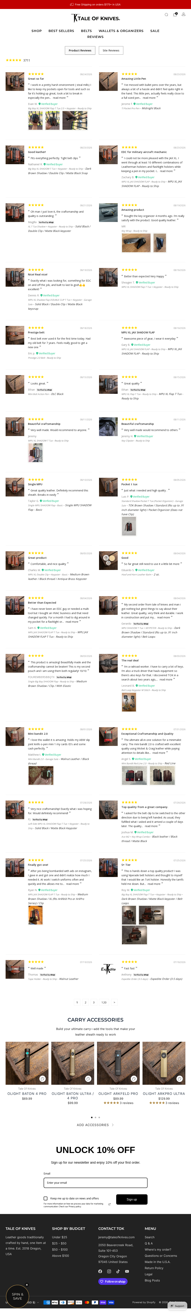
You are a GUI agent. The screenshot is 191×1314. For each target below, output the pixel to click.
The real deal (130, 660)
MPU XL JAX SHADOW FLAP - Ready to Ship (143, 181)
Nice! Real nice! (37, 274)
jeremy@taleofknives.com (116, 1237)
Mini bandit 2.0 (38, 733)
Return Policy (154, 1268)
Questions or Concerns (161, 1256)
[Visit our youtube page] (127, 1271)
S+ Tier (126, 865)
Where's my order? (158, 1249)
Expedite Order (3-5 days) (134, 979)
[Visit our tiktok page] (118, 1271)
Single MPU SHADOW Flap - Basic (45, 505)
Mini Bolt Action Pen (38, 394)
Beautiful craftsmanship (44, 424)
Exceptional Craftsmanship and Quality (147, 733)
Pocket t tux (129, 484)
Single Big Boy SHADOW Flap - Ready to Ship (51, 681)
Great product (37, 557)
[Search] (166, 14)
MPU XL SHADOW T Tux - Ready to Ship (48, 440)
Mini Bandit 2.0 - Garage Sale (43, 759)
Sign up (132, 1199)
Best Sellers (61, 31)
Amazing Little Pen (133, 78)
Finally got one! (38, 865)
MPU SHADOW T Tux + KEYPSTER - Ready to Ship (146, 628)
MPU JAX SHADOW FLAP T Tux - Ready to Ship (51, 632)
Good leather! (37, 152)
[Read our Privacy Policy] (109, 1204)
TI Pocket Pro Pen (130, 108)
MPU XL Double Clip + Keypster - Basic (48, 574)
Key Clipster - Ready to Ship (135, 440)
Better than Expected (42, 602)
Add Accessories (93, 1125)
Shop (37, 31)
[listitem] (95, 4)
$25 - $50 (59, 1243)
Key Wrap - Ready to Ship (134, 230)
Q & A (149, 1243)
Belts (86, 31)
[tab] (92, 1117)
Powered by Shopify (143, 1302)
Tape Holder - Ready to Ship (42, 979)
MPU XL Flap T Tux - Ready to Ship (138, 394)
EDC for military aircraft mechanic (144, 152)
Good (124, 557)
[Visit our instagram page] (109, 1271)
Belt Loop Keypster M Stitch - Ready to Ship (143, 690)
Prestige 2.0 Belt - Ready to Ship (44, 357)
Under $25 (59, 1237)
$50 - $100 (60, 1249)
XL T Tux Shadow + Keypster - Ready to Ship (50, 226)
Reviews (95, 37)
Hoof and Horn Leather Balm (136, 574)
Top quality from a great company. (144, 807)
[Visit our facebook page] (100, 1271)
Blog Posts (152, 1280)
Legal (148, 1274)
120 (104, 1002)
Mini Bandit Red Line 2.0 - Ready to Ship (141, 763)
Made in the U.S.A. (157, 1262)
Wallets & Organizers (121, 31)
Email (47, 1173)
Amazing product (132, 209)
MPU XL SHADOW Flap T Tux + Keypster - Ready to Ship (149, 287)
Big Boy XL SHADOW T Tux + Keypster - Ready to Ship (55, 168)
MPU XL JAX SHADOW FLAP (138, 332)
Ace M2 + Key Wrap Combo (135, 836)
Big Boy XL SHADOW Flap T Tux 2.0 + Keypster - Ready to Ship (59, 108)
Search (149, 1237)
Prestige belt (36, 332)
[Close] (27, 1285)
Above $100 (60, 1256)
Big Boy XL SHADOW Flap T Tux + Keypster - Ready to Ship (151, 894)
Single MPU (35, 484)
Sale (154, 31)
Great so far (36, 78)
